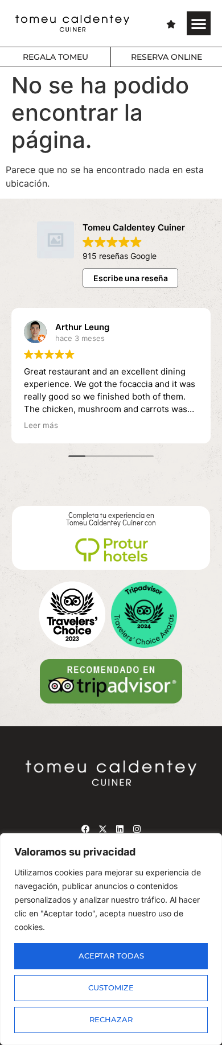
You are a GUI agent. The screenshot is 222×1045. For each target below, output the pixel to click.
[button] (199, 23)
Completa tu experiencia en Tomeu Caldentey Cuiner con (111, 519)
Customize (111, 988)
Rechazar (111, 1019)
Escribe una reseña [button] (130, 278)
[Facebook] (85, 828)
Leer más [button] (41, 425)
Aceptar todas (111, 956)
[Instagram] (136, 828)
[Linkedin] (119, 828)
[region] (111, 939)
